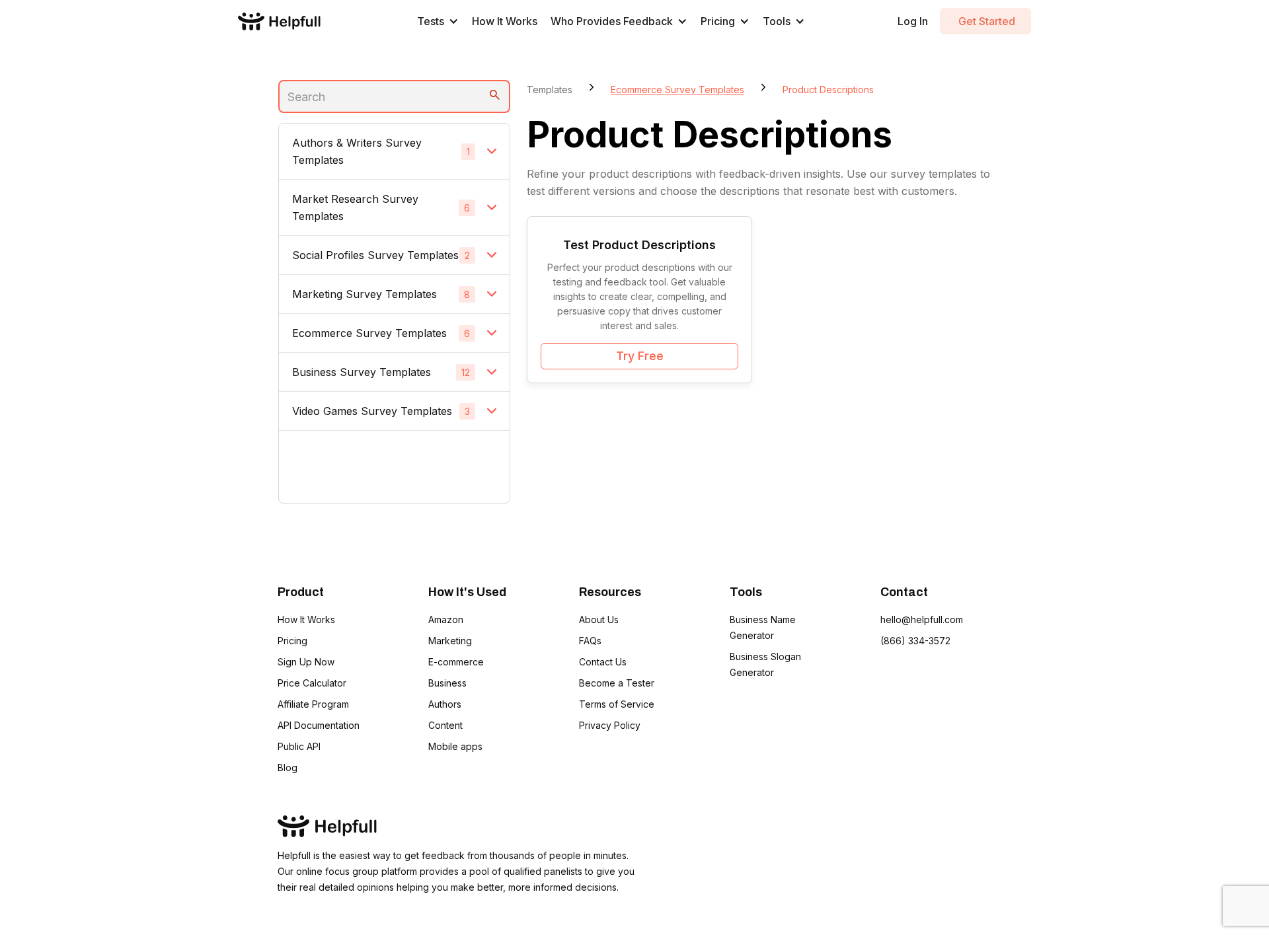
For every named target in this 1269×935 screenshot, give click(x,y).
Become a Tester (616, 683)
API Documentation (319, 725)
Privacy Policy (609, 725)
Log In (913, 21)
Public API (299, 746)
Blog (287, 767)
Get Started (985, 21)
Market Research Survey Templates (355, 207)
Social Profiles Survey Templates (375, 255)
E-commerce (456, 661)
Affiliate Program (313, 704)
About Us (599, 619)
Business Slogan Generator (765, 664)
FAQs (590, 640)
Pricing (292, 640)
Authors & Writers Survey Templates (357, 151)
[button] (437, 21)
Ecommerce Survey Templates (369, 333)
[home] (279, 21)
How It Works (504, 21)
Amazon (445, 619)
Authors (444, 704)
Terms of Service (616, 704)
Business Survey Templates (361, 372)
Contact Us (603, 661)
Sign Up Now (306, 661)
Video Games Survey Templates (372, 411)
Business (447, 683)
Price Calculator (312, 683)
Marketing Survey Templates (364, 294)
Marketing (450, 640)
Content (445, 725)
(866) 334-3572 (915, 640)
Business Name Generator (763, 627)
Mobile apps (455, 746)
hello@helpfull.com (921, 619)
